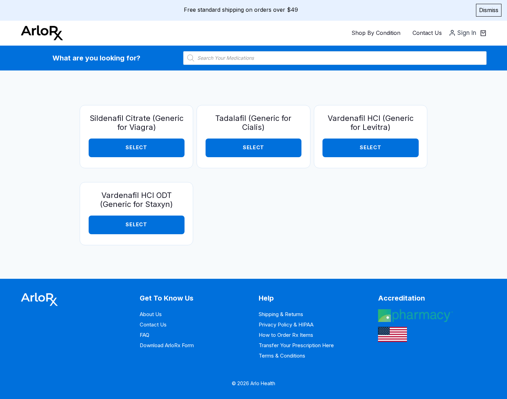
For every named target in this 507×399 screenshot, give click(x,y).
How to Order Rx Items (286, 335)
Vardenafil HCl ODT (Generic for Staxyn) (136, 200)
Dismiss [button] (488, 10)
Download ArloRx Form (167, 345)
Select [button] (136, 224)
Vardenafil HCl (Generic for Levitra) (371, 123)
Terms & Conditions (282, 355)
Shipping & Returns (281, 314)
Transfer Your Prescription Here (296, 345)
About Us (151, 314)
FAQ (144, 335)
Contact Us (427, 32)
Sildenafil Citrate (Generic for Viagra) (136, 123)
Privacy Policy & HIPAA (286, 324)
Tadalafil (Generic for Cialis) (253, 123)
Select (136, 147)
